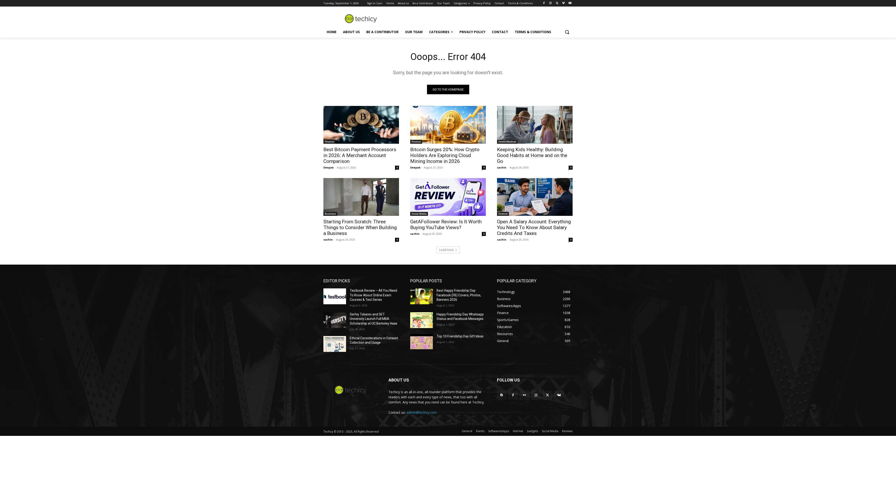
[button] (567, 32)
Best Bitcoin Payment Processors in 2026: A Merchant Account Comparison (359, 155)
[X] (557, 3)
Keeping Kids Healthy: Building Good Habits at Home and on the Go (532, 155)
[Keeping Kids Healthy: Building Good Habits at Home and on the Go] (535, 125)
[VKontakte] (559, 395)
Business (330, 213)
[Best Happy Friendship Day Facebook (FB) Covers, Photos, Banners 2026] (421, 296)
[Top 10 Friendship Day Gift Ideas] (421, 342)
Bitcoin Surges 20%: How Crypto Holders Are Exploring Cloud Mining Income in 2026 (445, 155)
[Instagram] (550, 3)
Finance (329, 141)
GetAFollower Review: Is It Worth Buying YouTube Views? (446, 224)
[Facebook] (544, 3)
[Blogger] (501, 395)
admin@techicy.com (421, 412)
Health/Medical (507, 141)
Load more (446, 250)
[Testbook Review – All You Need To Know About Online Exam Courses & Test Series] (334, 296)
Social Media (419, 213)
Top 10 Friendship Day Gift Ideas (460, 336)
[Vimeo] (563, 3)
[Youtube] (570, 3)
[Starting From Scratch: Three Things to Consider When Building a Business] (361, 197)
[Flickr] (524, 395)
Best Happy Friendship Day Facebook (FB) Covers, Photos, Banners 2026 (459, 295)
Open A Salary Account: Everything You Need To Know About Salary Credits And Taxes (534, 227)
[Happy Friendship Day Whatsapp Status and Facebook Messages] (421, 320)
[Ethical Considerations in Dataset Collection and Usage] (334, 344)
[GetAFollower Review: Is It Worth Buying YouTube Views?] (448, 197)
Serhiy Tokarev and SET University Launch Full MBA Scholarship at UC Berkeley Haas (373, 318)
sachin (501, 167)
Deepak (328, 167)
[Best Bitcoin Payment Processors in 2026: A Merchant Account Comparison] (361, 125)
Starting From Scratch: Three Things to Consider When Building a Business (360, 227)
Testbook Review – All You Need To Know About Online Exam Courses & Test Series (373, 295)
